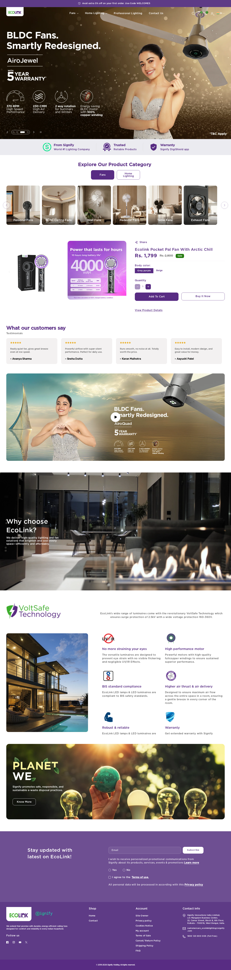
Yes (114, 870)
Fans (103, 175)
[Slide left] (9, 272)
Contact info (191, 908)
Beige (159, 270)
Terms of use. (140, 877)
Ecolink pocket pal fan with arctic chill (174, 250)
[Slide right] (124, 272)
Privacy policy (193, 884)
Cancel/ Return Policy (148, 941)
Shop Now (17, 86)
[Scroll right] (224, 205)
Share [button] (143, 242)
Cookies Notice (144, 926)
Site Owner (142, 916)
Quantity (140, 280)
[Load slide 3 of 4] (21, 132)
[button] (206, 13)
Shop (92, 908)
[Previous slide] (8, 132)
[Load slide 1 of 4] (13, 132)
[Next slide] (33, 132)
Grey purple (144, 271)
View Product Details (148, 310)
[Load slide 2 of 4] (17, 132)
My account (142, 931)
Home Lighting (128, 174)
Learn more (191, 863)
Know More (24, 802)
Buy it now (202, 296)
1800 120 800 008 (196, 936)
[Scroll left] (6, 205)
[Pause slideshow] (39, 132)
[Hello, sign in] (212, 13)
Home (92, 916)
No (128, 870)
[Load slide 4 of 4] (26, 132)
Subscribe (193, 850)
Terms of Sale (143, 936)
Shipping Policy (144, 946)
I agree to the (130, 877)
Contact (93, 921)
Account (141, 908)
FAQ (138, 951)
